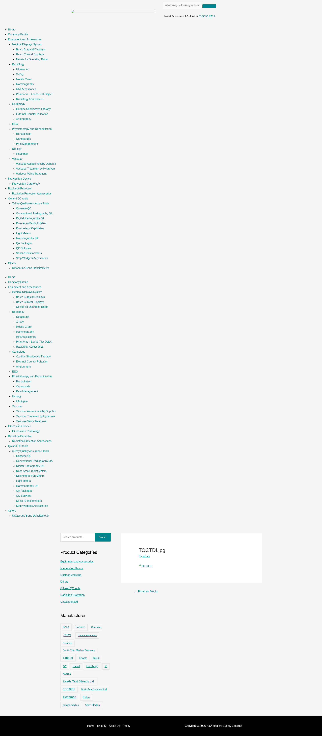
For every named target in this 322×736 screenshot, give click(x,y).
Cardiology (18, 104)
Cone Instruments (87, 635)
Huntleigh (92, 666)
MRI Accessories (26, 89)
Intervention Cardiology (26, 183)
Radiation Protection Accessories (31, 193)
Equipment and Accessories (24, 39)
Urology (16, 148)
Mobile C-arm (24, 79)
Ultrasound (22, 69)
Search (103, 537)
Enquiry (101, 725)
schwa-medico (71, 705)
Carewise (96, 627)
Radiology (18, 64)
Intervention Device (19, 178)
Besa (66, 627)
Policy (126, 725)
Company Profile (18, 34)
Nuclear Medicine (70, 575)
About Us (114, 725)
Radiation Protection (20, 188)
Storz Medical (92, 705)
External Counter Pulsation (32, 114)
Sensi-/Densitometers (29, 253)
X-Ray (20, 74)
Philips (86, 697)
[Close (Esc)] (318, 3)
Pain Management (27, 143)
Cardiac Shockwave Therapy (33, 109)
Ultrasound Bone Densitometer (30, 268)
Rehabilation (23, 133)
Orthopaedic (23, 138)
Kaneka (67, 673)
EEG (15, 123)
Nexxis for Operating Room (32, 59)
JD (105, 666)
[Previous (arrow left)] (6, 368)
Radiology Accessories (29, 99)
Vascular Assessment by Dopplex (36, 163)
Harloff (76, 666)
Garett (96, 658)
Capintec (80, 627)
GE (65, 666)
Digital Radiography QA (30, 218)
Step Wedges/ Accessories (32, 258)
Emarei (68, 658)
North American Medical (94, 689)
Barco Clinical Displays (30, 54)
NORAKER (69, 689)
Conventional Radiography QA (34, 213)
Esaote (83, 658)
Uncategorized (69, 601)
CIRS (67, 635)
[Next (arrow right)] (316, 368)
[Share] (311, 3)
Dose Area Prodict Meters (31, 223)
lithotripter (22, 153)
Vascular (17, 158)
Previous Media (145, 591)
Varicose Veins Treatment (31, 173)
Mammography (25, 84)
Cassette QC (23, 208)
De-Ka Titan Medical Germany (79, 650)
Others (12, 263)
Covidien (67, 643)
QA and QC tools (18, 198)
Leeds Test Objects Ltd (78, 681)
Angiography (23, 118)
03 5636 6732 (207, 16)
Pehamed (69, 697)
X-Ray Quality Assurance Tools (30, 203)
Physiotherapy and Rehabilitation (32, 129)
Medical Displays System (27, 44)
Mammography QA (27, 238)
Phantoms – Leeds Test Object (34, 94)
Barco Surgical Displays (30, 49)
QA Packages (24, 243)
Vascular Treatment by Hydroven (35, 168)
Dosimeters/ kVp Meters (30, 228)
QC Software (23, 248)
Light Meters (23, 233)
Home (11, 29)
